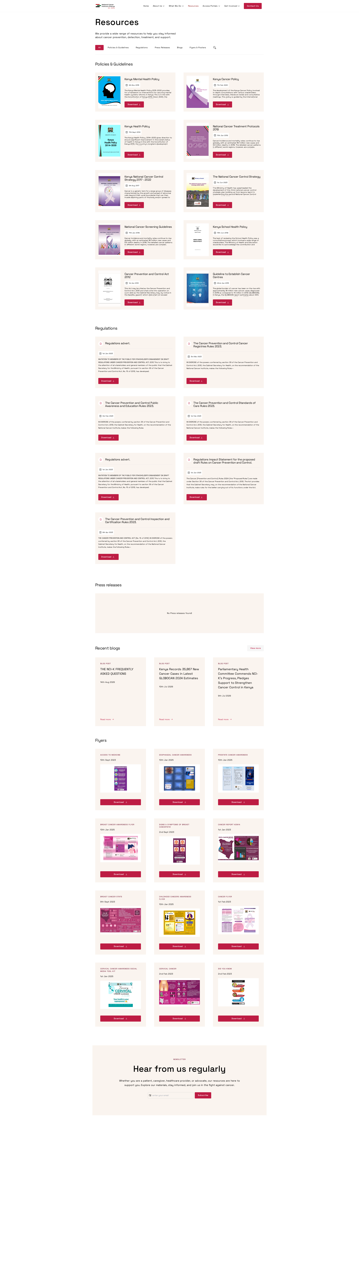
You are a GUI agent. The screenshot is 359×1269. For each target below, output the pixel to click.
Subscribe (203, 1095)
